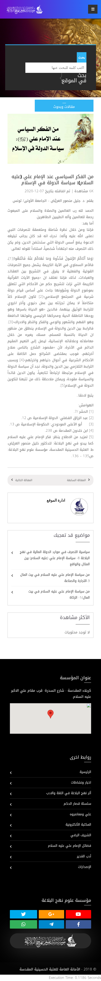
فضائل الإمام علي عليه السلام (69, 846)
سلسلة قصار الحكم (77, 803)
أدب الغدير (84, 856)
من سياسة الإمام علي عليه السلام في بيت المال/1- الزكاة (59, 594)
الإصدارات (84, 867)
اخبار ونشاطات (81, 782)
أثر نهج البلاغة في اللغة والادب (68, 793)
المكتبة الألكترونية (78, 824)
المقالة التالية (23, 480)
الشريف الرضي (80, 835)
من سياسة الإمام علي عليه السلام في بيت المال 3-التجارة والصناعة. (55, 578)
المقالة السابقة (76, 480)
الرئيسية (85, 772)
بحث (81, 57)
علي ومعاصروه (80, 814)
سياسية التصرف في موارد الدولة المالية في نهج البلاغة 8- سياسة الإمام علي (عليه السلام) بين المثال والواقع (55, 558)
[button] (50, 714)
